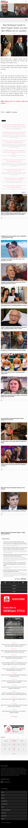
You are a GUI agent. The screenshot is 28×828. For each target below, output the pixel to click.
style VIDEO (4, 815)
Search (14, 753)
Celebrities (3, 812)
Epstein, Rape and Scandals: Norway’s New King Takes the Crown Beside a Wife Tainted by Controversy (15, 548)
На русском (14, 112)
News (2, 792)
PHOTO (14, 588)
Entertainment (4, 804)
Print (3, 112)
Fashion (3, 795)
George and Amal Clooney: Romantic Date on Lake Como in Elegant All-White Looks (14, 687)
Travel (2, 807)
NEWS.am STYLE (9, 101)
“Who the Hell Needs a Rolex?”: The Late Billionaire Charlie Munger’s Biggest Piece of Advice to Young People (14, 564)
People (2, 818)
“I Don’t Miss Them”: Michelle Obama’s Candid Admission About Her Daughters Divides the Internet (15, 542)
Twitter (23, 101)
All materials (14, 716)
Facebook (18, 101)
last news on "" (20, 578)
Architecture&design (5, 810)
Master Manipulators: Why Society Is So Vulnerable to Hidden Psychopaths (14, 711)
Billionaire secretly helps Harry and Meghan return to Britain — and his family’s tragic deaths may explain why (14, 693)
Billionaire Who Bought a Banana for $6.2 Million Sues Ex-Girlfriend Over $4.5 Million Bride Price (15, 555)
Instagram (3, 103)
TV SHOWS (14, 585)
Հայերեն (8, 112)
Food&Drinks (4, 801)
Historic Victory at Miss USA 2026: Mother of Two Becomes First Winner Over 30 (14, 675)
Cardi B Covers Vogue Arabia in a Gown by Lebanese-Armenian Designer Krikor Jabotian (15, 570)
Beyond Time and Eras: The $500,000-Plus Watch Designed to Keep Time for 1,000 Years (14, 705)
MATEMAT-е (8, 822)
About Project (4, 766)
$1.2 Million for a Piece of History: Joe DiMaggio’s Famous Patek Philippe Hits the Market (14, 681)
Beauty (2, 798)
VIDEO (14, 591)
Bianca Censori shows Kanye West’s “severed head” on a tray (14, 699)
